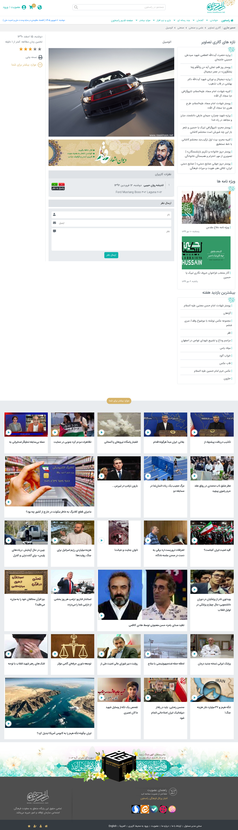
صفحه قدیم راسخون (122, 20)
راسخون (225, 20)
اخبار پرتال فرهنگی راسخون (154, 798)
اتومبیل (169, 28)
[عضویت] (35, 826)
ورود (5, 7)
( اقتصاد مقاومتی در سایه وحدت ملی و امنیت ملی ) (24, 20)
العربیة (122, 826)
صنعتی (180, 28)
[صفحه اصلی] (46, 826)
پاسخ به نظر (58, 188)
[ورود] (40, 826)
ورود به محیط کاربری (138, 826)
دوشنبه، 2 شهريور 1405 (55, 20)
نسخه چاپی (31, 57)
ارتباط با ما (176, 826)
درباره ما (165, 826)
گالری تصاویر (214, 28)
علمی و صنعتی (196, 28)
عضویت (15, 7)
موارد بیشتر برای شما (23, 64)
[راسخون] (221, 12)
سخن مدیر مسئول (193, 826)
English (113, 826)
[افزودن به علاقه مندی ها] (29, 826)
